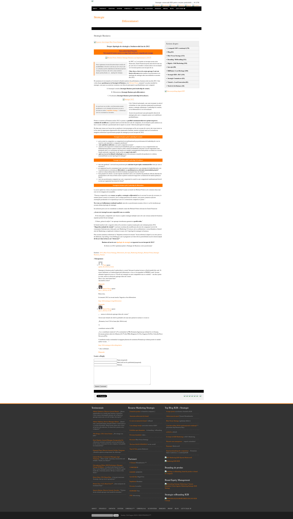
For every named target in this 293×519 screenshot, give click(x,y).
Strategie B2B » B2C (174, 74)
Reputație (169, 446)
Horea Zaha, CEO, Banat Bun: (102, 477)
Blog (169, 52)
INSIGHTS (158, 8)
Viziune (102, 255)
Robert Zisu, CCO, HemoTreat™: (103, 484)
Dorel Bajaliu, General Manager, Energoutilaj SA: (108, 440)
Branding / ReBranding (175, 59)
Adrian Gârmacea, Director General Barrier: (106, 411)
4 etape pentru (170, 411)
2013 (101, 252)
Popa (104, 265)
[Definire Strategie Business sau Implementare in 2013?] (128, 58)
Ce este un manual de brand (138, 421)
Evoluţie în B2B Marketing (174, 437)
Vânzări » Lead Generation (176, 82)
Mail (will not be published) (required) (129, 362)
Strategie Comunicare (175, 78)
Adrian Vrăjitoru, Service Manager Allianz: (106, 421)
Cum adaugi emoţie (136, 425)
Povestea (132, 486)
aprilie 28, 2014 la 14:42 (106, 267)
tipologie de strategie (123, 242)
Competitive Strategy (112, 110)
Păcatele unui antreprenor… (174, 441)
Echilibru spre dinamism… (138, 430)
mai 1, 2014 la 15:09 (104, 311)
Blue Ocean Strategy (110, 252)
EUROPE (132, 472)
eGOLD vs (169, 432)
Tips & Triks (133, 449)
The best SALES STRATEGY (139, 444)
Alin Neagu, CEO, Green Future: (103, 434)
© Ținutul (133, 463)
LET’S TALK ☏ (180, 8)
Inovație (170, 67)
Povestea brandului (135, 435)
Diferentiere (120, 252)
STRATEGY (102, 8)
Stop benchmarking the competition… (178, 451)
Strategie (99, 17)
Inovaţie (127, 252)
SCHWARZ (133, 491)
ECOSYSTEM (149, 8)
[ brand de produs (135, 411)
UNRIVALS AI (138, 8)
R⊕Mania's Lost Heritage (176, 71)
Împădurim (133, 481)
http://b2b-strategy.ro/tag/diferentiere (110, 301)
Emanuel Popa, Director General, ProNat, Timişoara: (109, 450)
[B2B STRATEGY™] (92, 1)
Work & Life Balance (174, 86)
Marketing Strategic (137, 252)
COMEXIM (133, 467)
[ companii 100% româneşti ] (177, 48)
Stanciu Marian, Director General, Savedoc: (106, 490)
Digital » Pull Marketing (175, 63)
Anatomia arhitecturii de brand (139, 416)
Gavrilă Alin (133, 477)
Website (119, 365)
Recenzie (132, 439)
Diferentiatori (130, 21)
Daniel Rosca (107, 288)
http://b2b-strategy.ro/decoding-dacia (110, 345)
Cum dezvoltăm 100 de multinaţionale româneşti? (181, 425)
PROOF (165, 8)
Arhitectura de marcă (172, 416)
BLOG (172, 8)
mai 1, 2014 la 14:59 (104, 290)
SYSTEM (119, 8)
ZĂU (131, 495)
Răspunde (101, 284)
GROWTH (112, 8)
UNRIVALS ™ (128, 8)
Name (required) (122, 360)
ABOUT (95, 8)
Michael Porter (133, 83)
